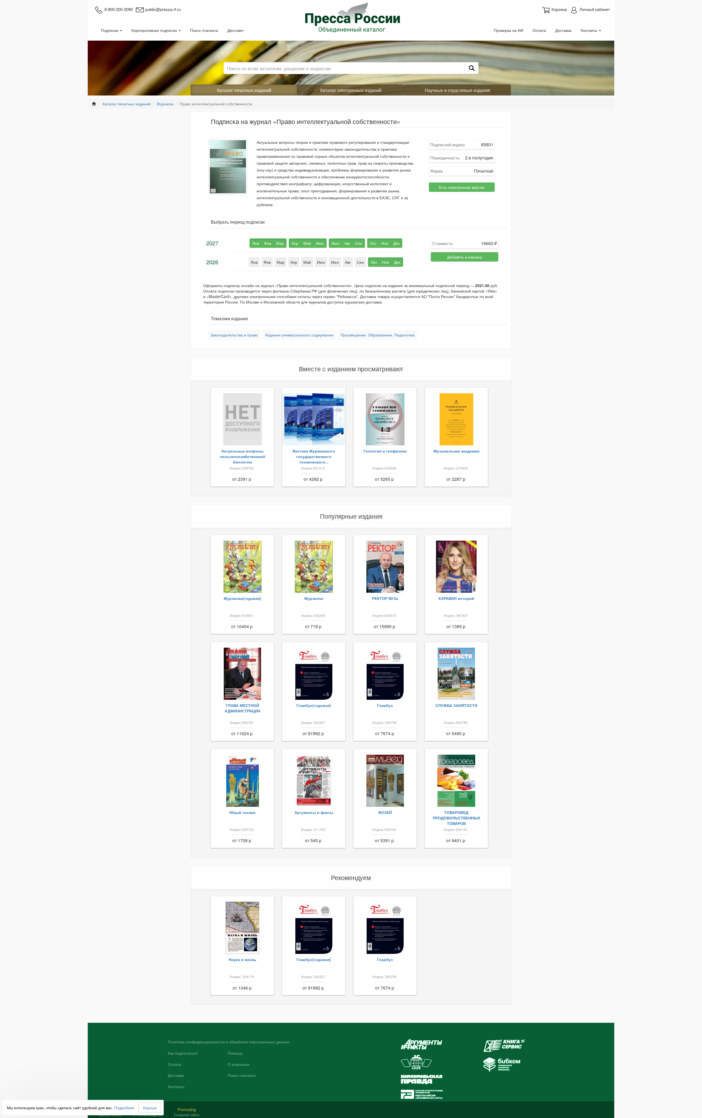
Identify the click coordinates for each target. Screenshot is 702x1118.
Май (307, 262)
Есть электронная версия (462, 187)
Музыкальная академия (456, 451)
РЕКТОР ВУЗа (385, 598)
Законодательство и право (234, 335)
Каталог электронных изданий (350, 90)
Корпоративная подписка (154, 30)
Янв (254, 262)
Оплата (539, 30)
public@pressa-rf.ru (163, 9)
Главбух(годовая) (313, 705)
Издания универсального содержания (299, 335)
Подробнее (124, 1107)
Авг (348, 262)
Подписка (110, 30)
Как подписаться (183, 1053)
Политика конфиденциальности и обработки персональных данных (229, 1042)
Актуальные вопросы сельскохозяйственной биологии (242, 456)
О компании (238, 1064)
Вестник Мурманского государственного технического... (314, 456)
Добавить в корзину (464, 257)
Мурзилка (313, 598)
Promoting (186, 1109)
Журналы (165, 103)
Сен (360, 262)
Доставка (563, 30)
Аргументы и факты (314, 812)
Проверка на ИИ (508, 30)
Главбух (385, 705)
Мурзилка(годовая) (242, 598)
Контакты (589, 30)
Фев (267, 262)
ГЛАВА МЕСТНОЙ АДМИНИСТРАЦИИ (242, 708)
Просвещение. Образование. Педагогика (378, 335)
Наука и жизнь (242, 959)
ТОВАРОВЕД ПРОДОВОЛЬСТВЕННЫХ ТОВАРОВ (456, 818)
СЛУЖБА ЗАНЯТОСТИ (456, 705)
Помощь (235, 1053)
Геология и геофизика (385, 451)
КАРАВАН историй (456, 598)
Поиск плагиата (204, 30)
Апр (293, 262)
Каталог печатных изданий (244, 90)
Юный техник (242, 812)
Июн (321, 262)
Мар (280, 262)
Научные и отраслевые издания (457, 90)
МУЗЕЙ (385, 812)
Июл (335, 262)
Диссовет (235, 30)
